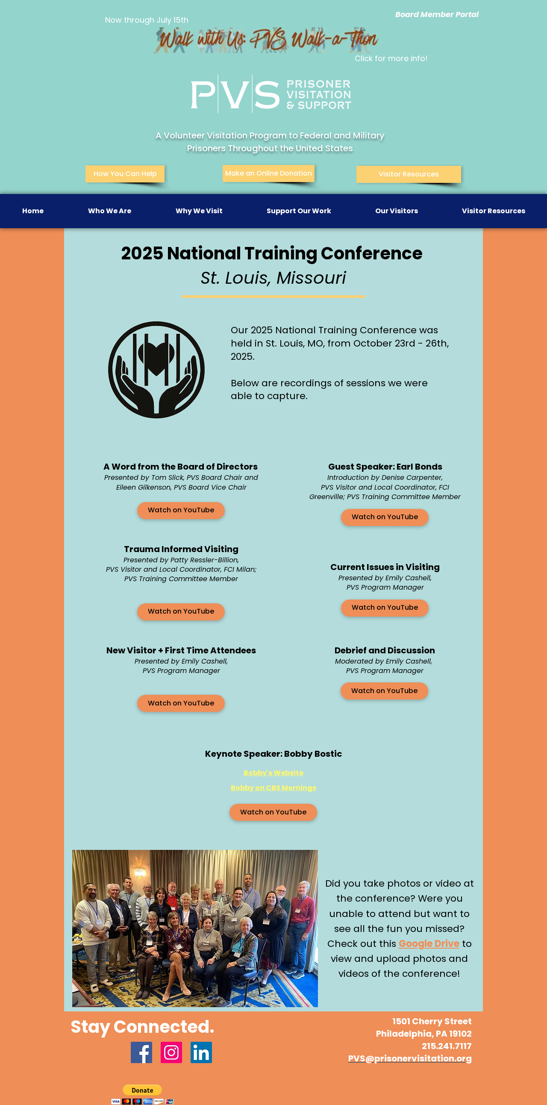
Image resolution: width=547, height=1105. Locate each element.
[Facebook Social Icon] (141, 1052)
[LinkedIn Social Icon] (201, 1052)
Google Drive (429, 943)
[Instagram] (171, 1052)
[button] (109, 211)
